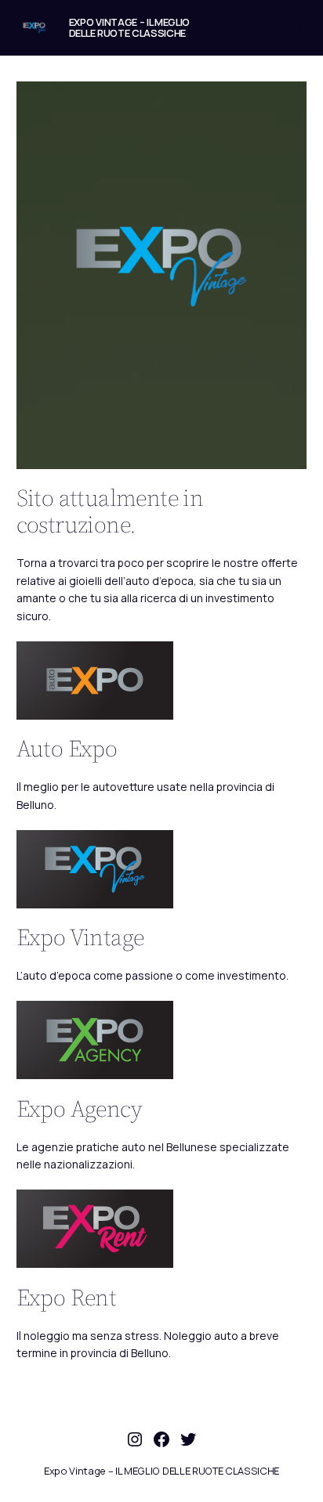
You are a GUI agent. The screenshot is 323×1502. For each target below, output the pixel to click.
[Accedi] (262, 27)
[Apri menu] (227, 27)
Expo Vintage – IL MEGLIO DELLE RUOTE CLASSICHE (129, 28)
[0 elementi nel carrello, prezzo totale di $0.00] (297, 27)
